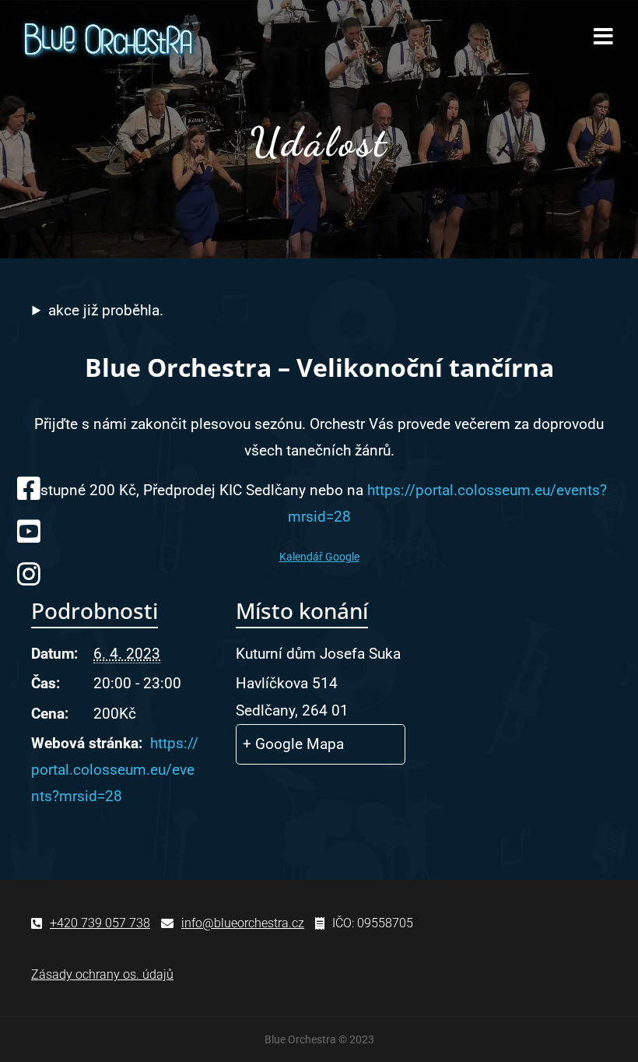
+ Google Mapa (293, 744)
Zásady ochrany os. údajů (102, 974)
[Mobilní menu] (604, 40)
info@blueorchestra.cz (242, 923)
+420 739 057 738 (100, 923)
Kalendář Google (319, 556)
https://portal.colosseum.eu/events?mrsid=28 (114, 769)
